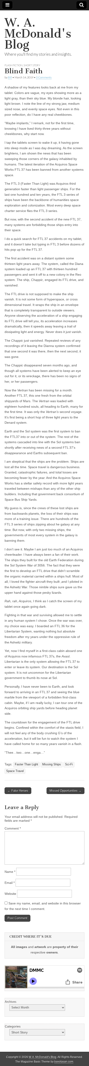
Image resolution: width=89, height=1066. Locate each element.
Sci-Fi (69, 764)
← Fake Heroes (18, 790)
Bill (10, 77)
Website (10, 894)
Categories (13, 1026)
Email (10, 883)
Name (10, 872)
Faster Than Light (26, 764)
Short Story (32, 65)
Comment (13, 828)
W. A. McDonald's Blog (38, 34)
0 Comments (44, 77)
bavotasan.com (63, 1061)
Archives (10, 1001)
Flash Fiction (14, 65)
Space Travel (15, 771)
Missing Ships (51, 764)
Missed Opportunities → (65, 790)
